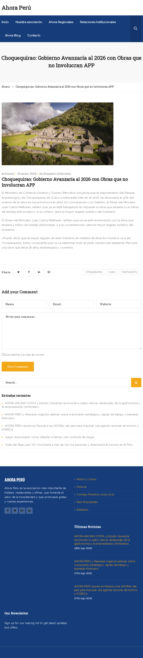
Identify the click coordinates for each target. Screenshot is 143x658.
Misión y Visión (86, 479)
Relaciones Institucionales (98, 22)
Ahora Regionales (61, 22)
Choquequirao (94, 271)
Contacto (33, 35)
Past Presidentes (87, 502)
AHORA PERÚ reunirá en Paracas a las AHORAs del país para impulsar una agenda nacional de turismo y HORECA (105, 590)
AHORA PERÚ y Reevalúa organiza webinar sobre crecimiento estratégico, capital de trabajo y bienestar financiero (104, 565)
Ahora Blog (13, 35)
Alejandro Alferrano (57, 173)
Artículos (8, 173)
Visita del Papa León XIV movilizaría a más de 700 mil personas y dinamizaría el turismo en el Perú (69, 444)
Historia (81, 486)
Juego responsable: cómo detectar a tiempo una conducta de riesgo (49, 437)
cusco (112, 271)
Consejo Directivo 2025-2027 (96, 494)
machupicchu (129, 271)
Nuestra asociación (29, 22)
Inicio (5, 22)
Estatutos (82, 509)
